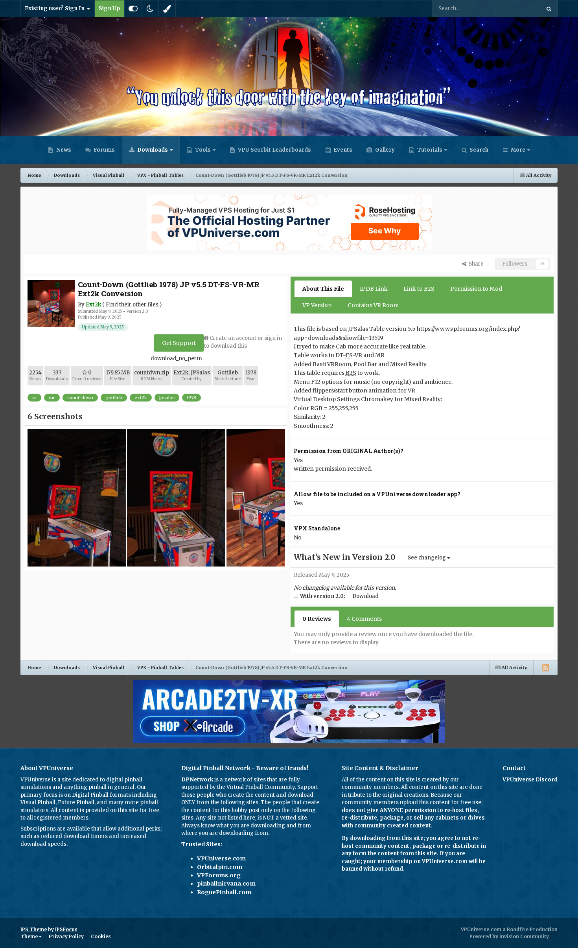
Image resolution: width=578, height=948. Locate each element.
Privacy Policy (66, 936)
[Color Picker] (167, 8)
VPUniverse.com (221, 858)
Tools (203, 150)
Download (365, 596)
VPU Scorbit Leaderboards (274, 150)
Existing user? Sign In (56, 8)
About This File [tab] (323, 288)
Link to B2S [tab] (418, 288)
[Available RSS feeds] (545, 667)
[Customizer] (133, 8)
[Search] (549, 8)
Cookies (101, 936)
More (518, 150)
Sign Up (109, 8)
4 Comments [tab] (364, 618)
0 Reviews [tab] (316, 618)
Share (475, 263)
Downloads (152, 150)
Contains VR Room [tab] (373, 305)
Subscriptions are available (55, 828)
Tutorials (429, 150)
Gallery (384, 150)
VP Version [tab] (317, 305)
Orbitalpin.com (219, 867)
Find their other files (132, 304)
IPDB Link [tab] (374, 288)
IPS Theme (33, 929)
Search (478, 150)
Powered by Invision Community (509, 936)
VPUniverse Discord (530, 779)
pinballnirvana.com (226, 883)
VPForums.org (219, 875)
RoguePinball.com (224, 892)
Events (342, 150)
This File (519, 8)
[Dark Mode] (150, 8)
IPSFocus (66, 929)
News (63, 150)
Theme (29, 936)
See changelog (427, 557)
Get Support (179, 343)
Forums (103, 150)
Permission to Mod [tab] (476, 288)
